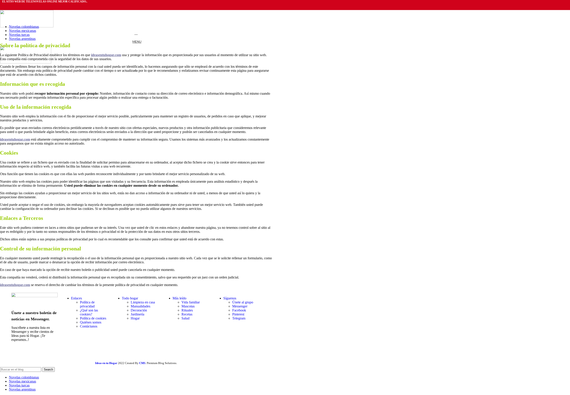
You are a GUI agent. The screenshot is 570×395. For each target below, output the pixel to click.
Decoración (139, 310)
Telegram (238, 318)
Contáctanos (88, 326)
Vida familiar (190, 302)
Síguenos (229, 298)
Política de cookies (93, 318)
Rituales (187, 310)
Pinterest (238, 314)
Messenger (239, 306)
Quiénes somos (90, 322)
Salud (185, 318)
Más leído (179, 298)
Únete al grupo (242, 302)
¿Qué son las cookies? (89, 312)
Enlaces (76, 298)
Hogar (135, 318)
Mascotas (188, 306)
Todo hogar (130, 298)
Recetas (186, 314)
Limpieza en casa (143, 302)
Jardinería (137, 314)
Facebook (239, 310)
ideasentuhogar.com (15, 139)
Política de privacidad (87, 304)
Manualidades (140, 306)
